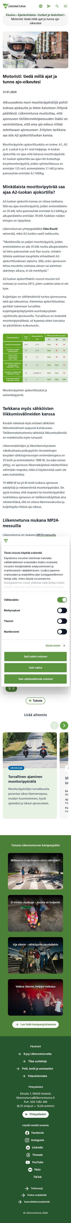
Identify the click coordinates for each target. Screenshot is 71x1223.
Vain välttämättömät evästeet (35, 678)
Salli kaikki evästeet (35, 656)
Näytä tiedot (53, 645)
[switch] (62, 610)
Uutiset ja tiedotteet (51, 15)
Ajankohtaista (27, 15)
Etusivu (11, 15)
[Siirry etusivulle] (14, 6)
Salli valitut (35, 667)
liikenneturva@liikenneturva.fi (35, 1097)
